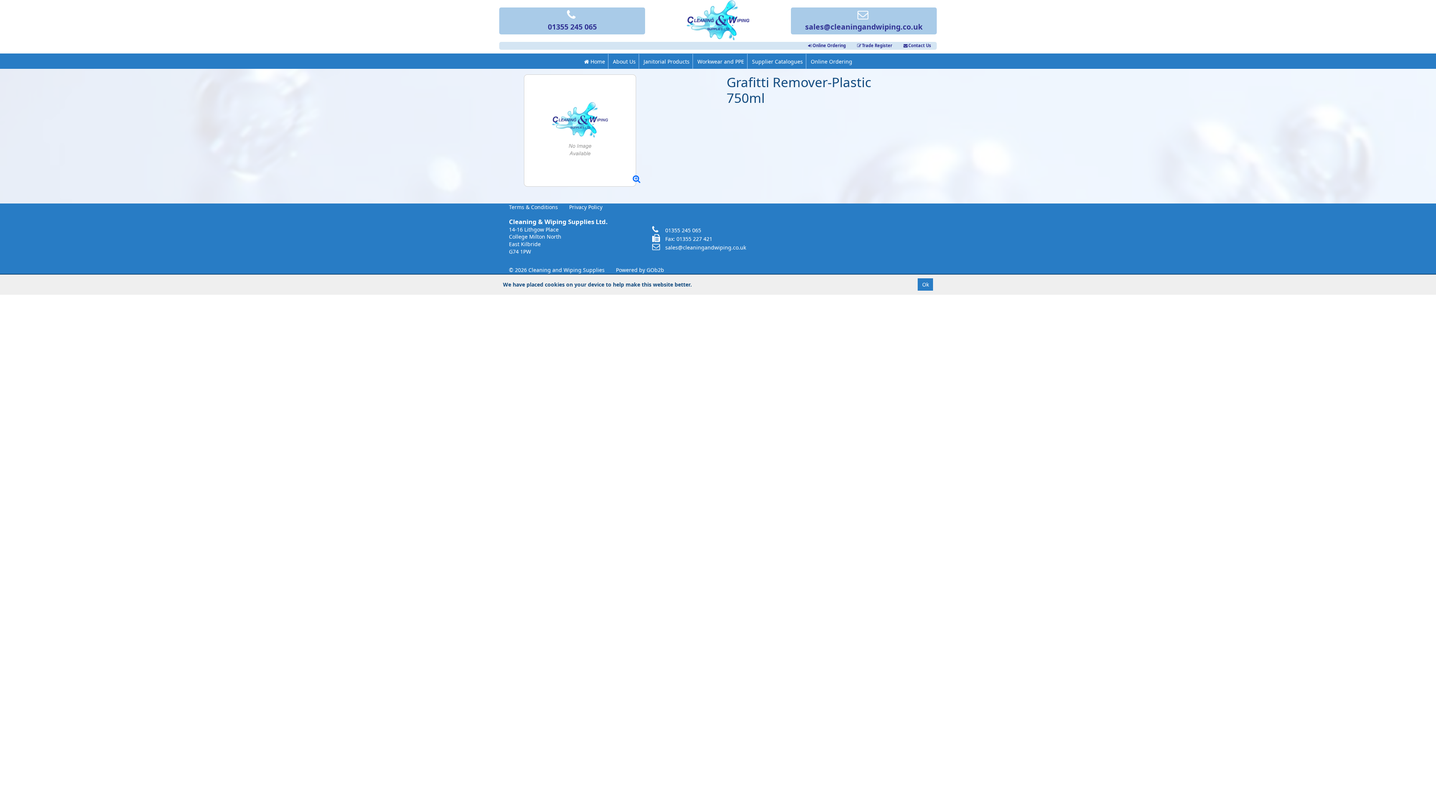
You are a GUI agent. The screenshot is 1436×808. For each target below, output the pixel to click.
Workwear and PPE (720, 61)
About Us (624, 61)
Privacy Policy (585, 207)
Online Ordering (829, 45)
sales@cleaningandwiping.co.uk (864, 27)
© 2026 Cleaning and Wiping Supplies (557, 269)
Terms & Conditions (533, 207)
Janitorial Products (667, 61)
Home (597, 61)
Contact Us (919, 45)
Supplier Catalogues (777, 61)
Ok (925, 284)
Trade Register (877, 45)
